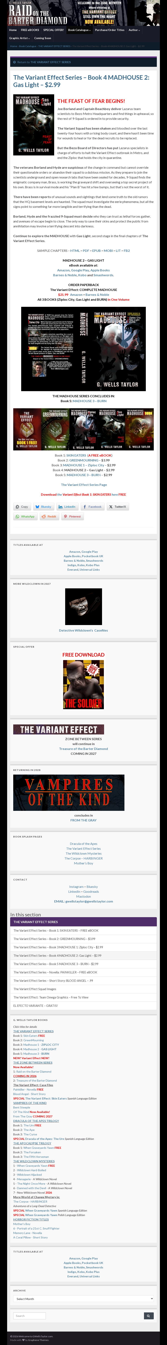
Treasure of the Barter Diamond (36, 1080)
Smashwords (103, 275)
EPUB (96, 250)
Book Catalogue (78, 30)
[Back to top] (158, 1336)
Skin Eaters (30, 1035)
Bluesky (92, 886)
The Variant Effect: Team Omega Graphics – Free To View (50, 997)
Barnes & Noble (65, 275)
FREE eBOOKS (30, 30)
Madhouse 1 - (41, 1044)
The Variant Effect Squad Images (34, 989)
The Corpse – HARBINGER (83, 858)
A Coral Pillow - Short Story (30, 1237)
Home (13, 30)
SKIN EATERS (76, 455)
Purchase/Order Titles (109, 30)
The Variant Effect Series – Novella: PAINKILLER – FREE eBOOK (55, 972)
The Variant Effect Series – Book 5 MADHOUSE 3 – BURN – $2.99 (55, 964)
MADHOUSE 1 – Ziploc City (83, 465)
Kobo (82, 275)
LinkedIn (74, 891)
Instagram (76, 886)
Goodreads (91, 891)
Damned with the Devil (31, 1188)
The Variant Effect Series (83, 848)
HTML (75, 250)
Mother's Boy (21, 1224)
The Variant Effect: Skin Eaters (46, 1098)
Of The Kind (21, 1112)
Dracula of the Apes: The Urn (45, 1138)
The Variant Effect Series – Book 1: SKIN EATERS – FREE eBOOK (55, 930)
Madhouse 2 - (40, 1049)
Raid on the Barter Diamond (33, 1071)
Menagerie (24, 1179)
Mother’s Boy (83, 863)
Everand (72, 569)
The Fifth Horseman (36, 1156)
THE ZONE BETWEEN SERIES (32, 1062)
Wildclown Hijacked (29, 1174)
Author (133, 30)
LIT (118, 250)
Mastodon (83, 896)
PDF (86, 250)
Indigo (72, 565)
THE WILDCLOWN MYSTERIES (34, 1161)
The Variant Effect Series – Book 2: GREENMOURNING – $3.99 (54, 939)
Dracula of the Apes (83, 843)
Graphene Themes (38, 1340)
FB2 (127, 250)
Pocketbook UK (92, 556)
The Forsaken (32, 1152)
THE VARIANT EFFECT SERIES (54, 46)
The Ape (29, 1129)
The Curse (30, 1134)
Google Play (80, 270)
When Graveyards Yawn (39, 1147)
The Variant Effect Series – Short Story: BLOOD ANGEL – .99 (53, 980)
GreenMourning (33, 1040)
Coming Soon (42, 38)
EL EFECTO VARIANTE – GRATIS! (35, 1005)
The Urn (29, 1125)
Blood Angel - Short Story (29, 1094)
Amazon (63, 270)
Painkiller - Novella (24, 1089)
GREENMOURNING (83, 460)
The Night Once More (31, 1183)
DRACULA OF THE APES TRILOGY (36, 1121)
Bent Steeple (21, 1107)
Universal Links (90, 569)
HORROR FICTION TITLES (31, 1219)
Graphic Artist (18, 38)
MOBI (108, 250)
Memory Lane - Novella (27, 1233)
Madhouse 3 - (36, 1053)
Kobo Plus (93, 565)
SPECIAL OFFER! (53, 30)
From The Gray (22, 1116)
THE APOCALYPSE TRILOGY (32, 1143)
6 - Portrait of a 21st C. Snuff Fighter (36, 1228)
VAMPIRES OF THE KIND (30, 1103)
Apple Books (100, 270)
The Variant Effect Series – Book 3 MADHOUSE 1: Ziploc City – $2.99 (58, 947)
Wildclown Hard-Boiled (31, 1170)
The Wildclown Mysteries (84, 853)
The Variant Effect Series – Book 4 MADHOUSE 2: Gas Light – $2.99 (57, 955)
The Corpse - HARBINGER (30, 1201)
